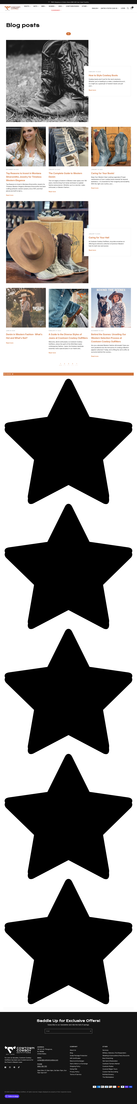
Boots (26, 6)
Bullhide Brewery (108, 1074)
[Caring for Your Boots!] (111, 146)
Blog (71, 1053)
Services (105, 1050)
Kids (60, 6)
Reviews (8, 374)
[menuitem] (27, 6)
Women (51, 6)
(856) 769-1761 (42, 1066)
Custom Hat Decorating (110, 1072)
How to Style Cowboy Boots (103, 75)
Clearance (55, 10)
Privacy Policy (74, 1072)
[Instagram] (11, 1067)
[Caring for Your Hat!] (47, 242)
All (68, 33)
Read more (92, 90)
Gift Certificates (75, 1058)
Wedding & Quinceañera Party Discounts (116, 1055)
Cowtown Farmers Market (111, 1064)
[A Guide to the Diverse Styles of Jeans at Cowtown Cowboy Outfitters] (68, 308)
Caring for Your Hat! (99, 237)
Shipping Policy (75, 1066)
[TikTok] (20, 1067)
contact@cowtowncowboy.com (47, 1060)
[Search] (128, 8)
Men (43, 6)
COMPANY (74, 1046)
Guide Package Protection (78, 1055)
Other (84, 6)
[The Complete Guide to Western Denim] (68, 146)
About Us (73, 1050)
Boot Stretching (108, 1058)
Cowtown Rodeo (72, 6)
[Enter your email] (90, 1031)
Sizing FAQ (73, 1069)
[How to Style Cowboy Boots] (47, 81)
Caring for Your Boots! (102, 173)
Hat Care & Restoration (110, 1061)
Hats (35, 6)
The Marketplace (108, 1077)
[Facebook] (7, 1067)
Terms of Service (75, 1074)
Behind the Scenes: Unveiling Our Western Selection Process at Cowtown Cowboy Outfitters (108, 338)
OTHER (105, 1046)
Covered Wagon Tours (110, 1069)
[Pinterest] (16, 1067)
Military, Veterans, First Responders (114, 1053)
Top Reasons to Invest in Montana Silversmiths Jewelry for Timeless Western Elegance (23, 177)
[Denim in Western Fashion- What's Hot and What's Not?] (26, 308)
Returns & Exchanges (77, 1061)
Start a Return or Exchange (79, 1064)
